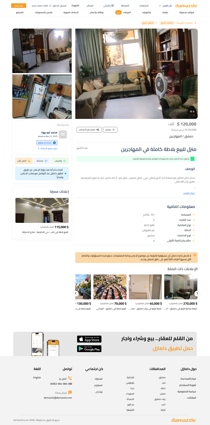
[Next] (197, 294)
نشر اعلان (18, 5)
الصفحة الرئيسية (184, 23)
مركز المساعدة (188, 378)
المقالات (191, 397)
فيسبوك (99, 379)
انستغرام (98, 385)
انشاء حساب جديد (40, 5)
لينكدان (99, 392)
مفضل (108, 130)
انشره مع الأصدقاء (87, 130)
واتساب (58, 161)
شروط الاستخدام (187, 385)
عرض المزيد (189, 193)
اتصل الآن (21, 161)
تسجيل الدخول (59, 5)
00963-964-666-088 (61, 383)
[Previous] (76, 294)
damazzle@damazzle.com (58, 397)
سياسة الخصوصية (187, 391)
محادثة (40, 161)
